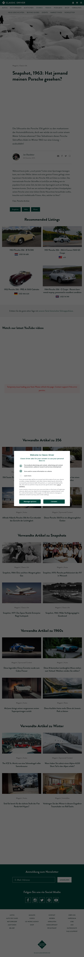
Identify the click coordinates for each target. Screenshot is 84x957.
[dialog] (42, 478)
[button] (42, 475)
